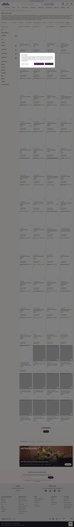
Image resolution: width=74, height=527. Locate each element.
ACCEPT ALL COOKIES (49, 63)
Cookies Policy (25, 59)
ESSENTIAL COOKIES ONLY (39, 63)
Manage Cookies (25, 63)
